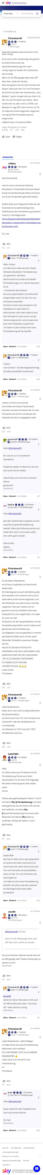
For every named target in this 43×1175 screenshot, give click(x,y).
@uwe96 (7, 996)
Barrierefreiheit (29, 1148)
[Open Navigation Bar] (4, 3)
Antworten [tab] (8, 157)
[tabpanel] (21, 649)
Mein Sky (5, 1148)
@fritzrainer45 (14, 448)
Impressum (6, 1165)
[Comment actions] (40, 174)
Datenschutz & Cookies (10, 1156)
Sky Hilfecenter (16, 1148)
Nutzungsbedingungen (10, 1152)
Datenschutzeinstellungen (11, 1160)
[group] (5, 129)
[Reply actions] (39, 260)
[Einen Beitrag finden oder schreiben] (37, 13)
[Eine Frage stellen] (36, 1168)
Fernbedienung (10, 31)
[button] (5, 346)
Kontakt (26, 1160)
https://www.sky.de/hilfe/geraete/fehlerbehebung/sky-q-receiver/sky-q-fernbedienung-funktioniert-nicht (21, 223)
